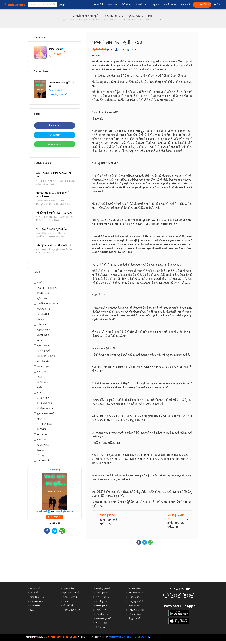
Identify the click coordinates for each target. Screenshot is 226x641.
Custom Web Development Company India (129, 637)
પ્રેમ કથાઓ (43, 345)
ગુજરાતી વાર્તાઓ (136, 592)
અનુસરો (58, 54)
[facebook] (166, 595)
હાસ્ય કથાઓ (44, 314)
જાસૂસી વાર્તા (43, 350)
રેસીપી (40, 387)
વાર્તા (39, 282)
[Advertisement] (54, 560)
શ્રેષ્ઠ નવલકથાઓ (71, 592)
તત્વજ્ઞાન (41, 371)
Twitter (56, 135)
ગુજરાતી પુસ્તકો (103, 597)
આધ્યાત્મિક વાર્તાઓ (47, 287)
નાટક (40, 340)
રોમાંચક (41, 418)
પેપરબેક (140, 4)
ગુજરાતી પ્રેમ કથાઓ (58, 94)
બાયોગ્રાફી (42, 382)
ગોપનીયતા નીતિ (37, 597)
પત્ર (39, 392)
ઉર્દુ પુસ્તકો (100, 627)
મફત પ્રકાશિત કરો (203, 4)
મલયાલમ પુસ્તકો (103, 618)
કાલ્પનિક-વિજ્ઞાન (45, 423)
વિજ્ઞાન (40, 450)
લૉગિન (217, 4)
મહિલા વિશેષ (43, 335)
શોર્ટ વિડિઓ (68, 605)
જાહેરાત (155, 4)
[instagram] (172, 595)
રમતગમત (42, 434)
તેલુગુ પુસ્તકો (101, 610)
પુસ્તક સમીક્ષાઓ (45, 413)
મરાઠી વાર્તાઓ (135, 597)
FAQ (32, 610)
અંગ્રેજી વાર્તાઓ (136, 601)
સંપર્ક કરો (185, 4)
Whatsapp (56, 144)
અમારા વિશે (97, 4)
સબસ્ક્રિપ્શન (170, 4)
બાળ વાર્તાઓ (43, 308)
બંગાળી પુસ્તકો (102, 614)
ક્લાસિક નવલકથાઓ (47, 303)
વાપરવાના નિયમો (37, 601)
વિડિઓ (125, 4)
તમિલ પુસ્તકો (102, 605)
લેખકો (66, 601)
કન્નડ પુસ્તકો (101, 623)
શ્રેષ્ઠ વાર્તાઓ (69, 588)
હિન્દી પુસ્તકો (102, 592)
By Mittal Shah (55, 90)
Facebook (56, 125)
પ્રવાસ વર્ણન (43, 329)
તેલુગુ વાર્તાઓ (134, 618)
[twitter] (178, 595)
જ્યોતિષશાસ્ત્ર (44, 444)
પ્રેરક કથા (42, 298)
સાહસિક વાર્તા (44, 361)
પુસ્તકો (111, 4)
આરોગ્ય (41, 376)
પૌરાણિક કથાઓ (45, 408)
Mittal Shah (55, 49)
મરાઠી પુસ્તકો (101, 601)
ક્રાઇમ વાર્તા (43, 460)
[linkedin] (191, 595)
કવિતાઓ (41, 324)
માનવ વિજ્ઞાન (43, 366)
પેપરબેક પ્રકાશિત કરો (72, 610)
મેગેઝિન (41, 319)
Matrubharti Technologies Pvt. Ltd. (61, 637)
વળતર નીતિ (35, 605)
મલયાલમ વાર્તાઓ (136, 610)
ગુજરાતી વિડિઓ (70, 597)
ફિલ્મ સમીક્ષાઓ (45, 403)
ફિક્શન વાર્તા (43, 293)
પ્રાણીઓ (41, 439)
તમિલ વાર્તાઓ (135, 614)
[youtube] (185, 595)
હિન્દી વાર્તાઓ (135, 588)
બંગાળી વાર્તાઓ (135, 605)
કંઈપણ (40, 455)
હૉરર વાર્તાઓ (43, 397)
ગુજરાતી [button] (62, 4)
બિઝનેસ (41, 429)
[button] (54, 4)
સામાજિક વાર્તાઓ (46, 355)
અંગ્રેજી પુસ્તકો (103, 588)
